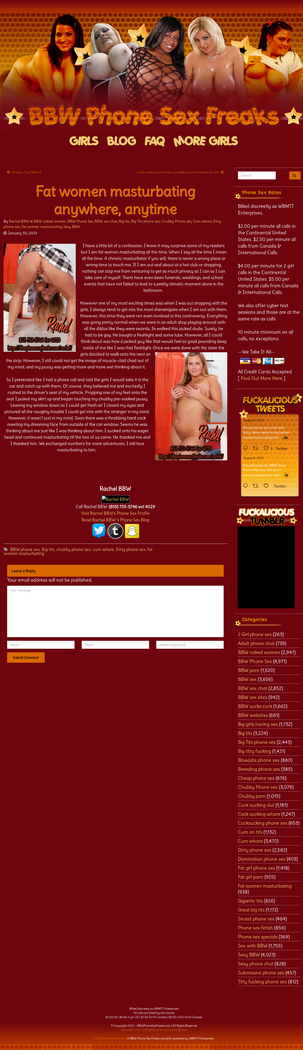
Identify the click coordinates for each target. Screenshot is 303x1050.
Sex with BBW (252, 946)
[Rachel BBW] (115, 498)
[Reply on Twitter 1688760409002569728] (247, 486)
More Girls (206, 142)
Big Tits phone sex (145, 221)
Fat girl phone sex (256, 868)
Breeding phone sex (259, 769)
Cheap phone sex (256, 778)
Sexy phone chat (255, 964)
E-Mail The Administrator (110, 1038)
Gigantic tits (250, 901)
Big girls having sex (258, 724)
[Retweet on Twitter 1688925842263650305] (257, 448)
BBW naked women (50, 221)
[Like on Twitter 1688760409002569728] (267, 486)
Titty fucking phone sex (262, 982)
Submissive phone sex (261, 973)
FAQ (155, 142)
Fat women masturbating (42, 226)
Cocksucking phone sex (262, 823)
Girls (84, 142)
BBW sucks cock (255, 706)
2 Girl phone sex (255, 634)
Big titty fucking (254, 751)
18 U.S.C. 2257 (140, 1030)
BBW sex (247, 679)
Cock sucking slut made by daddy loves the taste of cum (178, 172)
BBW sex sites (252, 697)
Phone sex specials (257, 937)
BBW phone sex (25, 549)
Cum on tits (250, 832)
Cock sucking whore (259, 814)
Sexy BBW (71, 226)
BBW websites (253, 715)
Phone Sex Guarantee (164, 1030)
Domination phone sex (261, 859)
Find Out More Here (261, 378)
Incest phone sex (256, 919)
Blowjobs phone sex (259, 760)
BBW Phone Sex (80, 221)
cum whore (103, 549)
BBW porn (248, 670)
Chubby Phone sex (176, 221)
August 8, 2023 (253, 420)
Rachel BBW (19, 221)
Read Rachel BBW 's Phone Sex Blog (115, 520)
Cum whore (202, 221)
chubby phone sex (73, 549)
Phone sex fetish (255, 928)
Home (125, 1030)
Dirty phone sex (130, 549)
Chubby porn (252, 796)
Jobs (184, 1030)
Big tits (124, 221)
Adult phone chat (256, 643)
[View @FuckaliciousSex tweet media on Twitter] (286, 437)
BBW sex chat (106, 221)
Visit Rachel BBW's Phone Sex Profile (115, 513)
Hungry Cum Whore (27, 172)
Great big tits (251, 910)
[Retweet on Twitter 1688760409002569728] (257, 486)
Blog (121, 142)
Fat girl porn (250, 877)
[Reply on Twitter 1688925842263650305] (247, 448)
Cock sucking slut (256, 805)
